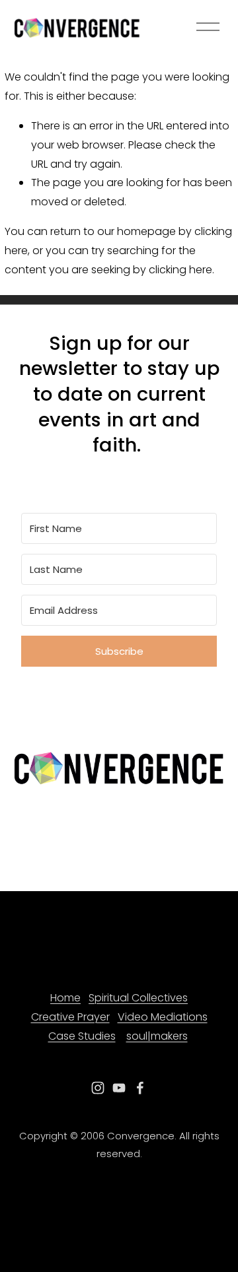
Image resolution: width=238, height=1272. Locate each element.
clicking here (180, 269)
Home (65, 997)
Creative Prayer (70, 1016)
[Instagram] (97, 1087)
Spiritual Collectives (138, 997)
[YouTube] (119, 1087)
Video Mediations (163, 1016)
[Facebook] (140, 1087)
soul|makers (157, 1036)
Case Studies (82, 1036)
